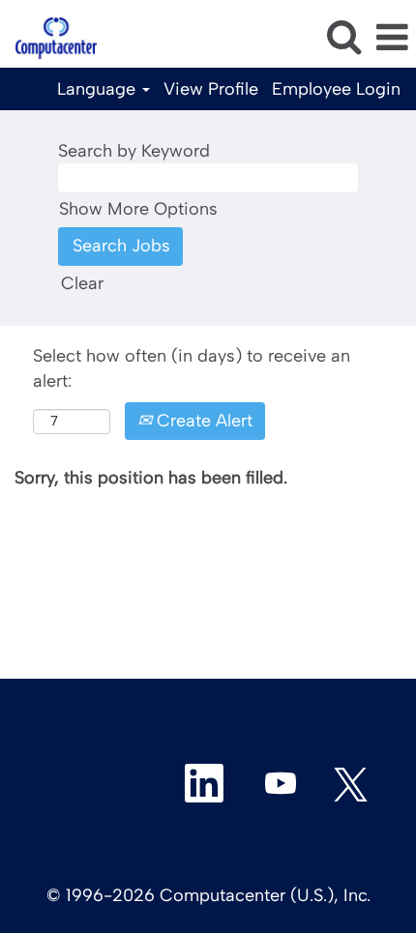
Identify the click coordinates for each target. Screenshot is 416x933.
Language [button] (98, 89)
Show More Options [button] (138, 208)
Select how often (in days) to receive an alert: (191, 368)
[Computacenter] (49, 36)
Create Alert (202, 420)
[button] (392, 39)
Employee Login (336, 89)
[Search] (343, 38)
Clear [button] (82, 283)
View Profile (210, 89)
